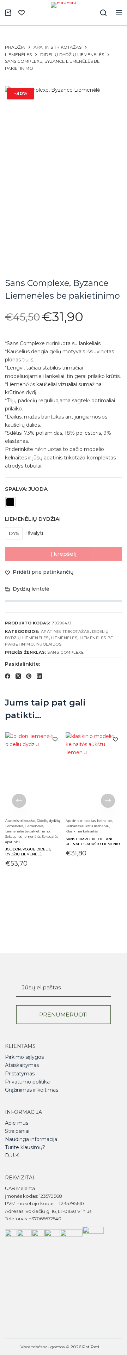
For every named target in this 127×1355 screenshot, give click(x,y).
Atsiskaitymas (22, 1065)
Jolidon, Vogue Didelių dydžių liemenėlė (28, 852)
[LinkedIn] (39, 676)
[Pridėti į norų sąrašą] (55, 739)
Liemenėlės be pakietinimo (27, 831)
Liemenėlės (64, 637)
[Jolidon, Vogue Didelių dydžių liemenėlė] (33, 774)
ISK (103, 1346)
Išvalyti (34, 533)
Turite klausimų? (25, 1147)
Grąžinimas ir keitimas (31, 1090)
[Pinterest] (28, 676)
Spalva (26, 489)
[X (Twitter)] (18, 676)
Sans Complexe (65, 652)
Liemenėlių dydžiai (33, 518)
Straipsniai (17, 1131)
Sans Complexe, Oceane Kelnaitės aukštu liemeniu (93, 841)
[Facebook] (7, 676)
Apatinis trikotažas (65, 631)
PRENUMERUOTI (63, 1014)
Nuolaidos (49, 644)
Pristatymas (20, 1073)
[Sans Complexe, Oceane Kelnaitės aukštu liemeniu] (94, 774)
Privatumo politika (27, 1082)
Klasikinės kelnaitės (82, 831)
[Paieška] (103, 13)
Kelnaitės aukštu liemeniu (87, 826)
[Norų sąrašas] (21, 13)
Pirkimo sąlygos (24, 1057)
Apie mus (16, 1123)
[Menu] (119, 13)
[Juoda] (10, 502)
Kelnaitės (104, 821)
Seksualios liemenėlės (22, 836)
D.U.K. (12, 1155)
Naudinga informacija (31, 1139)
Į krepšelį (63, 553)
